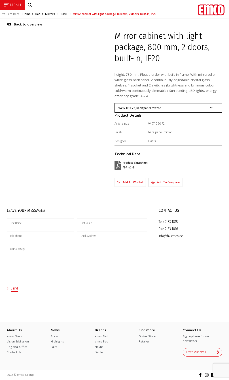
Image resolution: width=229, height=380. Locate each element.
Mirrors (50, 14)
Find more (147, 330)
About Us (14, 330)
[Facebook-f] (200, 375)
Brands (100, 330)
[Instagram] (206, 375)
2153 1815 (171, 222)
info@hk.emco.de (171, 236)
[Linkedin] (213, 375)
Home (27, 14)
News (55, 330)
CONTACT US (169, 210)
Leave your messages (26, 210)
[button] (24, 24)
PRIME (64, 14)
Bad (37, 14)
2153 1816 (171, 229)
